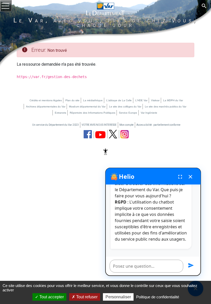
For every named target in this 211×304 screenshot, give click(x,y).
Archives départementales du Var (45, 106)
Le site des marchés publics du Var (165, 106)
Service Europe (128, 112)
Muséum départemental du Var (87, 106)
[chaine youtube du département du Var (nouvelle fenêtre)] (100, 134)
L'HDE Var (141, 100)
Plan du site (72, 100)
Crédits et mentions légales (46, 100)
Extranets (60, 112)
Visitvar (155, 100)
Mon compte (126, 124)
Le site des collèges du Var (125, 106)
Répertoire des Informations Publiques (92, 112)
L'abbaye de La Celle (119, 100)
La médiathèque (93, 100)
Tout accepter (51, 297)
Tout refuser (86, 297)
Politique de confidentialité (157, 297)
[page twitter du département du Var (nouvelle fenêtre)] (113, 134)
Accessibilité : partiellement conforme (158, 124)
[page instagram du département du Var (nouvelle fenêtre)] (124, 134)
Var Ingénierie (149, 112)
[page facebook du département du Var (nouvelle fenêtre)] (88, 134)
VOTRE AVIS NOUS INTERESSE (99, 124)
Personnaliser (118, 297)
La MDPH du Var (173, 100)
